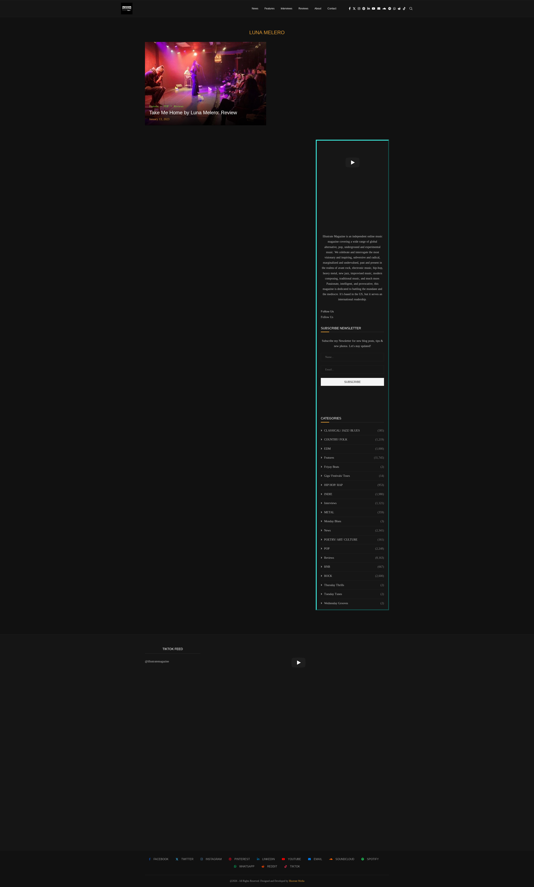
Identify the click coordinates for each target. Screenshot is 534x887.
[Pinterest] (363, 8)
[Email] (378, 8)
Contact (331, 8)
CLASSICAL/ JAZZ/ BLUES (354, 430)
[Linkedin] (368, 8)
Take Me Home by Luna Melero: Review (193, 112)
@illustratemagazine (157, 661)
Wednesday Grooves (354, 603)
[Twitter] (354, 8)
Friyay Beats (354, 466)
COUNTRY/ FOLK (354, 439)
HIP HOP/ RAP (354, 485)
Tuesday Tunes (354, 594)
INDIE (354, 494)
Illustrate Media (296, 880)
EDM (354, 448)
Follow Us (327, 317)
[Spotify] (389, 8)
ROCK (354, 575)
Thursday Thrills (354, 585)
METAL (354, 512)
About (318, 8)
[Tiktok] (404, 8)
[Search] (411, 8)
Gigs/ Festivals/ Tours (354, 475)
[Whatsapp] (394, 8)
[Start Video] (352, 162)
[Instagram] (359, 8)
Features (269, 8)
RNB (354, 566)
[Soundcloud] (384, 8)
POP (354, 548)
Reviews (303, 8)
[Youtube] (373, 8)
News (255, 8)
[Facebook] (350, 8)
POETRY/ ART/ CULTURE (354, 539)
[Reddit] (399, 8)
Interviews (286, 8)
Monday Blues (354, 521)
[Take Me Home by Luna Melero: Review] (205, 83)
